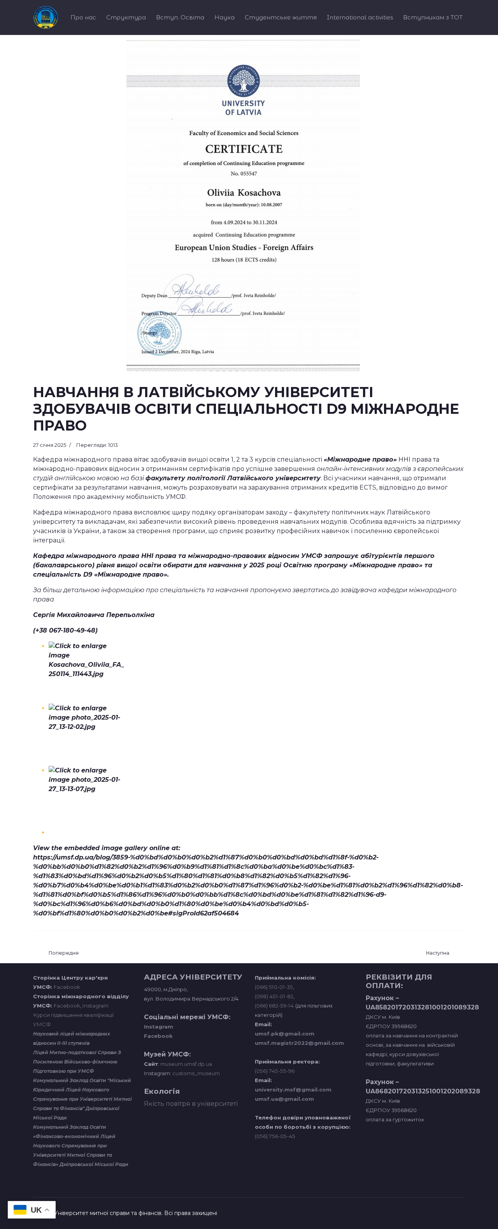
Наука (224, 17)
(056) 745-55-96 (275, 1071)
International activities (360, 17)
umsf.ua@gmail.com (284, 1099)
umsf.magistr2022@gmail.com (299, 1043)
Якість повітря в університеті (191, 1103)
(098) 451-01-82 (274, 996)
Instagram (95, 1005)
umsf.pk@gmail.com (284, 1033)
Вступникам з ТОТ (433, 17)
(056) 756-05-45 (275, 1136)
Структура (126, 17)
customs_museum (196, 1073)
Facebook (67, 987)
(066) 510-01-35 (274, 987)
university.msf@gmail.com (293, 1089)
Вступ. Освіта (180, 17)
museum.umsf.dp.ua (185, 1064)
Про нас (83, 17)
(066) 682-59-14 (274, 1005)
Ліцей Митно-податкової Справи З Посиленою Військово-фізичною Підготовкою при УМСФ (77, 1061)
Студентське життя (281, 17)
